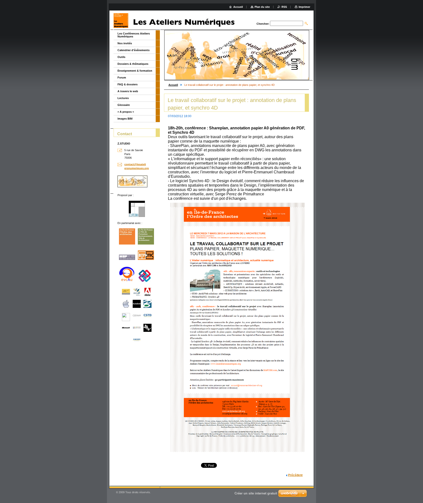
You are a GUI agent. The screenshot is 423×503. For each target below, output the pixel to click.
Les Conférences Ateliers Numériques (134, 35)
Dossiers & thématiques (133, 63)
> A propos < (126, 111)
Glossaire (124, 104)
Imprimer (304, 6)
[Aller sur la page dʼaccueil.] (176, 21)
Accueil (173, 84)
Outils (121, 57)
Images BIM (125, 118)
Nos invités (125, 43)
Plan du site (262, 6)
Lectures (123, 98)
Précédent (295, 475)
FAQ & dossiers (128, 84)
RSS (284, 6)
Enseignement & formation (135, 70)
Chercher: (263, 23)
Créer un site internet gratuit (256, 493)
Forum (122, 77)
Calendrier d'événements (134, 50)
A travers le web (128, 91)
